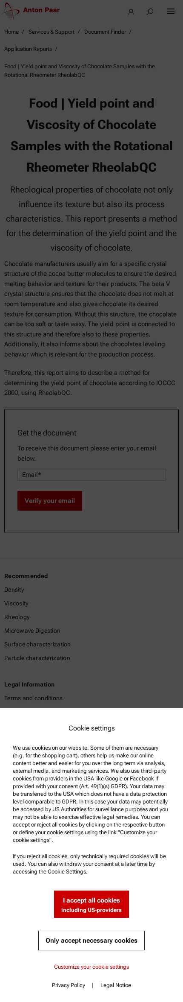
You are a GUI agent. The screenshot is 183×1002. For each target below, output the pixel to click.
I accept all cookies (91, 905)
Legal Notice (115, 985)
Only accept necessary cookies (91, 940)
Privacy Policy (68, 985)
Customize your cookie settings (91, 967)
